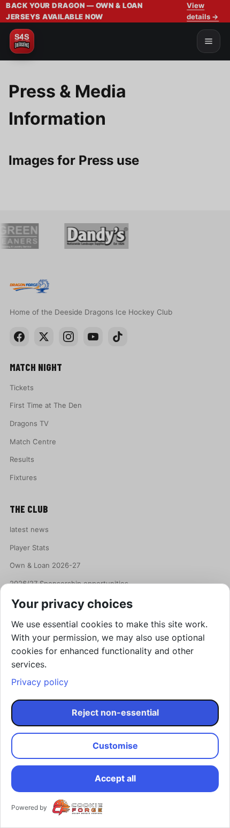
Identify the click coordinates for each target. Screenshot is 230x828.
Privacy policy (39, 682)
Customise (115, 745)
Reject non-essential (115, 712)
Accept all (115, 778)
